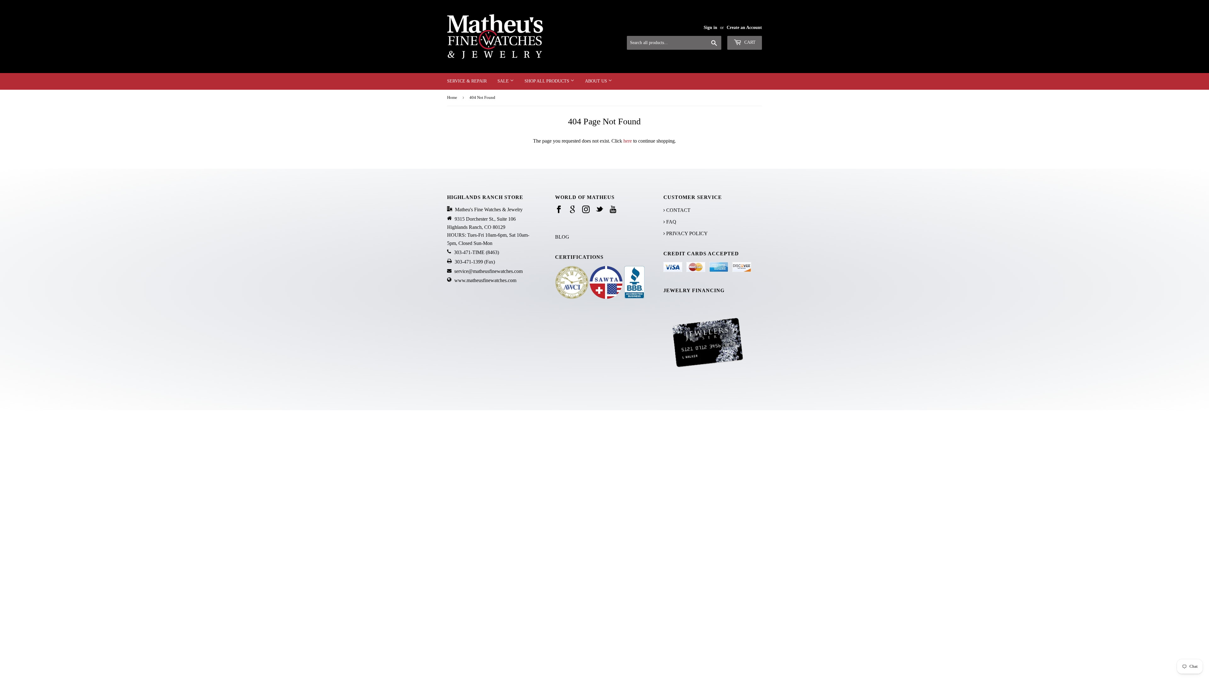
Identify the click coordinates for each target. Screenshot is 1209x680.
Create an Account (744, 27)
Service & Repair (467, 81)
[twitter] (599, 210)
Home (452, 97)
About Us (596, 81)
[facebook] (559, 210)
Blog (562, 237)
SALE (503, 81)
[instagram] (586, 210)
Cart (749, 42)
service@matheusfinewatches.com (488, 271)
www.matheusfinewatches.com (485, 280)
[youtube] (613, 210)
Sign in (710, 27)
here (627, 141)
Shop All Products (547, 81)
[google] (572, 210)
